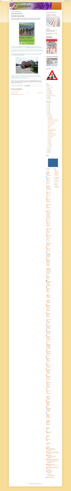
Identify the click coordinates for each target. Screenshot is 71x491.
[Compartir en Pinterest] (29, 85)
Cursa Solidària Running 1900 (51, 449)
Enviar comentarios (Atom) (19, 94)
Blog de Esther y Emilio (51, 464)
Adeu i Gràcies (48, 296)
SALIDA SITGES (50, 125)
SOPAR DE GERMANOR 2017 (51, 12)
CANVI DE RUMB (48, 366)
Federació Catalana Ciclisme (56, 184)
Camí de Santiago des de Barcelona (52, 467)
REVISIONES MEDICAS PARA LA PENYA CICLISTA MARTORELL (48, 263)
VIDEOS (48, 99)
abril (48, 143)
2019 (48, 104)
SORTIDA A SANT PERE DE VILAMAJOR (52, 131)
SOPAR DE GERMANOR (50, 95)
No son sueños (49, 471)
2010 (48, 150)
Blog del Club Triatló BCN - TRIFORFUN (48, 345)
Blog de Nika (48, 331)
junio (48, 140)
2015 (48, 109)
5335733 (47, 174)
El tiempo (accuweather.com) (57, 175)
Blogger (41, 483)
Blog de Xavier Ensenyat (51, 448)
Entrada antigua (40, 92)
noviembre (49, 116)
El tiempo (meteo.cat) (56, 171)
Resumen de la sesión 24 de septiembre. (48, 224)
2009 (48, 151)
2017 (48, 107)
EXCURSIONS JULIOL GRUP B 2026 (48, 195)
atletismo (48, 85)
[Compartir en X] (27, 85)
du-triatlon (48, 91)
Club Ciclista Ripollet (50, 477)
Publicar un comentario (15, 90)
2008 (48, 152)
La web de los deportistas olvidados (48, 421)
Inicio (28, 92)
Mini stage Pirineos (48, 398)
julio (48, 139)
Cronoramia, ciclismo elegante (48, 415)
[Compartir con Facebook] (28, 85)
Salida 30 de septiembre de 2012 (53, 121)
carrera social (49, 87)
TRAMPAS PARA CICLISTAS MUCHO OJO (53, 465)
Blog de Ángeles (49, 470)
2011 (48, 148)
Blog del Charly (49, 474)
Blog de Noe (48, 276)
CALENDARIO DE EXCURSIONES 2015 (48, 354)
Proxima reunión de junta (51, 123)
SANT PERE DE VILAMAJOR (52, 133)
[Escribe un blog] (26, 85)
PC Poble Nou (57, 178)
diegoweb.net (57, 187)
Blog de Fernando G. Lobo (48, 428)
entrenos (48, 92)
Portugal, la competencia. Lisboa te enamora (48, 284)
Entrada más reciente (14, 92)
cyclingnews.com (57, 186)
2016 (48, 108)
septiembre (49, 118)
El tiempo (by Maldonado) (57, 173)
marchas (48, 94)
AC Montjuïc (56, 179)
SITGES (49, 127)
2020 (48, 103)
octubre (49, 117)
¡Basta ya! (49, 126)
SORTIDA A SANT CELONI (52, 135)
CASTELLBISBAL (50, 136)
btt (47, 86)
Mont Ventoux (48, 327)
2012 (48, 113)
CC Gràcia (56, 180)
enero (49, 147)
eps (47, 468)
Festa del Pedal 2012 (51, 122)
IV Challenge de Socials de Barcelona (53, 459)
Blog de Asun (49, 455)
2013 (48, 112)
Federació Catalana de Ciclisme (48, 172)
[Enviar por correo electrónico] (25, 85)
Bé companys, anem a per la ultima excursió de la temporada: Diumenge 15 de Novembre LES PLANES (53, 461)
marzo (49, 144)
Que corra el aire (50, 132)
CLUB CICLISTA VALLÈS (51, 475)
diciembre (49, 114)
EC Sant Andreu (57, 177)
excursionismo (49, 93)
